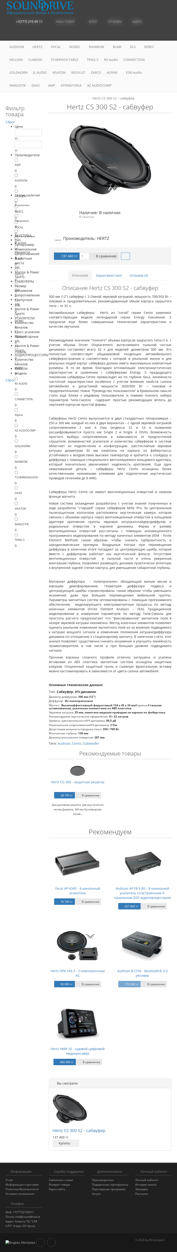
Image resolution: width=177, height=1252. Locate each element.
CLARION (35, 59)
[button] (147, 34)
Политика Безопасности (22, 1189)
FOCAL (56, 47)
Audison (64, 743)
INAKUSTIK (17, 85)
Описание (80, 275)
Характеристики (109, 275)
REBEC (149, 47)
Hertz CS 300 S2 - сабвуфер (79, 1130)
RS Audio (111, 59)
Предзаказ (22, 221)
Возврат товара (59, 1185)
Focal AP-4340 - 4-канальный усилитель (77, 890)
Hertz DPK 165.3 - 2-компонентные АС (77, 973)
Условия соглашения (20, 1194)
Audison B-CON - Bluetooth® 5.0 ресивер (142, 973)
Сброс (10, 122)
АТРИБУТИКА (71, 85)
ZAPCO (96, 72)
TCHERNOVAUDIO (26, 477)
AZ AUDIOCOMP (99, 85)
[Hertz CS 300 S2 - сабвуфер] (110, 159)
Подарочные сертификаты (110, 1185)
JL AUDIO (40, 72)
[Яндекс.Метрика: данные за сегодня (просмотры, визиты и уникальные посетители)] (20, 1242)
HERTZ (37, 47)
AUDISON (17, 47)
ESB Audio (134, 72)
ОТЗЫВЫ (114, 21)
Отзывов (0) (139, 275)
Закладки (141, 1189)
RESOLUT (78, 72)
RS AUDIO (21, 384)
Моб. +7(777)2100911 (20, 1212)
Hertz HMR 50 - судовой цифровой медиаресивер (78, 1051)
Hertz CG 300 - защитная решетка (77, 782)
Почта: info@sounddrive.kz (23, 1217)
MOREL (75, 47)
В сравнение (105, 256)
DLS (133, 47)
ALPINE (112, 72)
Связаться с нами (61, 1180)
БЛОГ (92, 21)
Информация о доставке (22, 1185)
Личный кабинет (146, 1180)
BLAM (117, 47)
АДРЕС (136, 21)
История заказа (145, 1185)
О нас (9, 1180)
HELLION (16, 59)
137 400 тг (68, 256)
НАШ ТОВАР (65, 21)
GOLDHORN (18, 72)
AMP (51, 85)
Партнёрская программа (108, 1189)
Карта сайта (57, 1189)
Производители (103, 1180)
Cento (76, 743)
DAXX (36, 85)
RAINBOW (97, 47)
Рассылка (141, 1194)
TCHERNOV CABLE (65, 59)
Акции (96, 1194)
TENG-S (92, 59)
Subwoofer (91, 743)
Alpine (19, 415)
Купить (64, 1143)
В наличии (22, 205)
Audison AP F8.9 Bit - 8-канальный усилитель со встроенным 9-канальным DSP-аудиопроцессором (142, 893)
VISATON (59, 72)
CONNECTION (134, 59)
